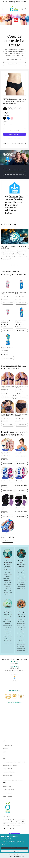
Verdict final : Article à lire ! (14, 59)
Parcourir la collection (14, 64)
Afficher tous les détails (18, 143)
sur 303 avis (14, 663)
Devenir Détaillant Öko (8, 789)
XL (5, 112)
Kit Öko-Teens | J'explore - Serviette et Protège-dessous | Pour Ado (21, 482)
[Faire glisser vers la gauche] (11, 264)
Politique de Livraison (8, 775)
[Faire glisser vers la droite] (17, 264)
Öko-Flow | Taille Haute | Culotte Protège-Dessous (21, 415)
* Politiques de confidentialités (15, 854)
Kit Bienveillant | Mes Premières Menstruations (7, 534)
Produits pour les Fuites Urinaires (14, 174)
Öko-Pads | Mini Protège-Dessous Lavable (7, 293)
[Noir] (4, 118)
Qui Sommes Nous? (7, 745)
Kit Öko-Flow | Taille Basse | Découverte (20, 508)
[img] (14, 661)
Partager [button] (6, 143)
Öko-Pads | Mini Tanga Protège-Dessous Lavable (7, 321)
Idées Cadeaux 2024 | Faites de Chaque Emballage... (13, 247)
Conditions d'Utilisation (9, 772)
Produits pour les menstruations (14, 170)
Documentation (8, 644)
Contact (5, 752)
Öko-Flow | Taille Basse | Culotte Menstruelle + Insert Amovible (7, 387)
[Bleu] (8, 118)
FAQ (4, 755)
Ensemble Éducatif (7, 793)
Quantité (5, 121)
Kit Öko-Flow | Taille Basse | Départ (6, 508)
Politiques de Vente (7, 768)
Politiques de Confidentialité (10, 765)
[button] (3, 9)
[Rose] (12, 118)
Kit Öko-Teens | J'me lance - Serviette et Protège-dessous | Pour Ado (7, 482)
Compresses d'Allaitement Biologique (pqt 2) (20, 453)
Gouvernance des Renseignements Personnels (14, 762)
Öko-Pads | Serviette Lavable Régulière (20, 321)
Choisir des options (7, 302)
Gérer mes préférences (14, 851)
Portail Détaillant (7, 786)
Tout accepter (14, 847)
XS (20, 109)
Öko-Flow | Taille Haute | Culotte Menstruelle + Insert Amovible (7, 415)
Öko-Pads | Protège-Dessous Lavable (20, 293)
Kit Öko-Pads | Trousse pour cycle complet (6, 453)
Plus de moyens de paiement (14, 138)
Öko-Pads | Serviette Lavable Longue (7, 348)
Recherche (5, 748)
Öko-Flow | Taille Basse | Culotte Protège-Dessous (21, 387)
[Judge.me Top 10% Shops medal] (21, 696)
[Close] (28, 835)
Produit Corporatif (7, 796)
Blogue (4, 758)
